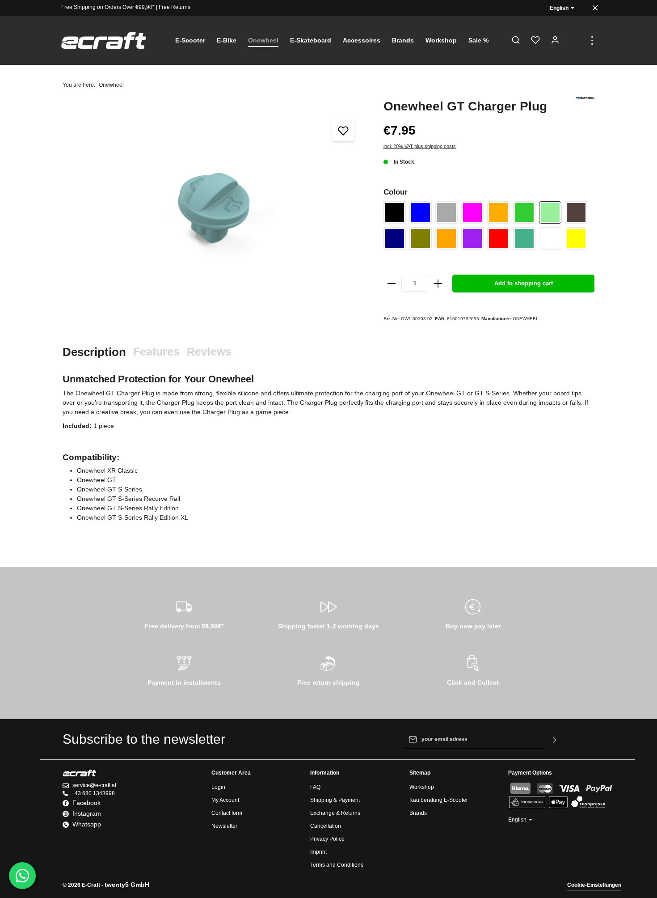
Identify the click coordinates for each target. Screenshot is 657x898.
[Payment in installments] (184, 669)
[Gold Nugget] (498, 212)
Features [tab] (156, 351)
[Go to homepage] (103, 40)
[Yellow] (576, 238)
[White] (550, 238)
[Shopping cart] (575, 40)
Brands (418, 813)
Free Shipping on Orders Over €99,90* (108, 7)
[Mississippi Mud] (576, 212)
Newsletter (224, 826)
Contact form (226, 813)
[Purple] (472, 238)
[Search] (516, 40)
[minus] (392, 283)
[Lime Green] (524, 212)
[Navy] (394, 238)
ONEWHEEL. (526, 318)
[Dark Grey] (446, 212)
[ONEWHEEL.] (585, 98)
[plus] (438, 283)
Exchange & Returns (335, 813)
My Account (225, 800)
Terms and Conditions (336, 865)
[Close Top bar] (595, 7)
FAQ (315, 787)
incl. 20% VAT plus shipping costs (419, 146)
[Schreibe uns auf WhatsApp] (22, 875)
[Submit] (554, 739)
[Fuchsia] (472, 212)
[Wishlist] (535, 40)
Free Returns (174, 7)
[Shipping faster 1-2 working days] (328, 613)
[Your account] (555, 40)
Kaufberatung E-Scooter (438, 800)
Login (218, 787)
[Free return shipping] (328, 669)
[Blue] (420, 212)
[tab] (94, 352)
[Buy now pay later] (473, 613)
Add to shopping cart (523, 283)
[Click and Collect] (473, 669)
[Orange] (446, 238)
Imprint (318, 852)
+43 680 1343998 (93, 793)
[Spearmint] (524, 238)
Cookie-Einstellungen (594, 885)
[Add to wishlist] (343, 130)
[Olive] (420, 238)
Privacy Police (327, 839)
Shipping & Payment (335, 800)
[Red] (498, 238)
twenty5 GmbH (127, 884)
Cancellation (325, 826)
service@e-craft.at (94, 785)
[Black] (394, 212)
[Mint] (550, 212)
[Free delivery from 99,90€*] (184, 613)
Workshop (421, 787)
